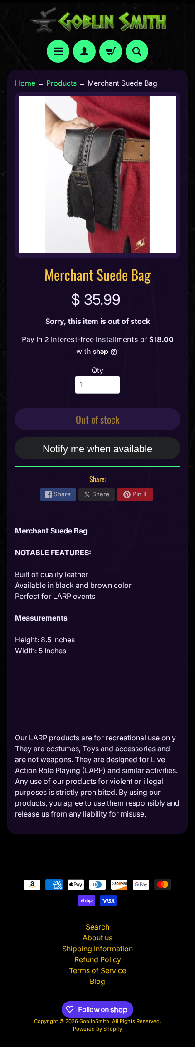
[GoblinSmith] (97, 20)
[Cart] (110, 51)
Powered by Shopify (97, 1029)
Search (97, 926)
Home (25, 83)
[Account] (84, 51)
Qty (97, 370)
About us (97, 937)
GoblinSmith (94, 1021)
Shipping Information (97, 948)
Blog (97, 981)
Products (61, 83)
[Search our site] (137, 51)
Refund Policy (97, 959)
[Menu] (58, 51)
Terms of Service (97, 970)
